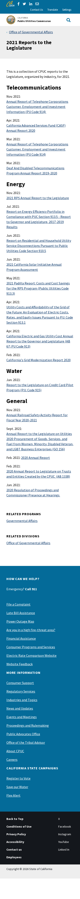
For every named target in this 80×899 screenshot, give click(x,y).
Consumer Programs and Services (30, 647)
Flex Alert (13, 795)
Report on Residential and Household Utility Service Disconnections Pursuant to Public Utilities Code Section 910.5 (38, 245)
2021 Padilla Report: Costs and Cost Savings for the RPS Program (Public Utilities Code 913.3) (38, 288)
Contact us (14, 849)
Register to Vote (18, 778)
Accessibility (15, 842)
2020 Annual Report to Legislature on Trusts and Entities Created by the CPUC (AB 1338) (38, 473)
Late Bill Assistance (20, 613)
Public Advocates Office (23, 734)
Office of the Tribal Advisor (25, 742)
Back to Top (14, 819)
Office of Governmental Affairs (31, 32)
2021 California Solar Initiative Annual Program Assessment (34, 267)
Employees (14, 857)
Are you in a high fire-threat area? (30, 630)
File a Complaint (18, 604)
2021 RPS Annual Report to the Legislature (37, 198)
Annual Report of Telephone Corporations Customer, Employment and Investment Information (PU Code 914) (37, 106)
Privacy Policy (16, 834)
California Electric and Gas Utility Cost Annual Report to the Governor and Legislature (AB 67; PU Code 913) (39, 341)
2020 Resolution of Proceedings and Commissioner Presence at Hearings (33, 492)
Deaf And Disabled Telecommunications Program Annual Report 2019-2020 (35, 170)
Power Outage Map (20, 621)
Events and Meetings (21, 717)
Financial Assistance (21, 638)
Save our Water (17, 787)
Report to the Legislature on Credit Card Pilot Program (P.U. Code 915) (39, 387)
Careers (11, 759)
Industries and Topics (21, 700)
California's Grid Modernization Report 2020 (38, 360)
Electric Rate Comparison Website (31, 655)
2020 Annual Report (35, 457)
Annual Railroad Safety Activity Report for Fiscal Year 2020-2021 (37, 417)
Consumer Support (20, 683)
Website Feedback (19, 664)
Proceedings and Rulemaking (27, 725)
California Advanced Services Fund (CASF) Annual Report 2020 (35, 128)
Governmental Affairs (22, 521)
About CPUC (15, 751)
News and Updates (19, 708)
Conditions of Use (19, 826)
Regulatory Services (20, 691)
